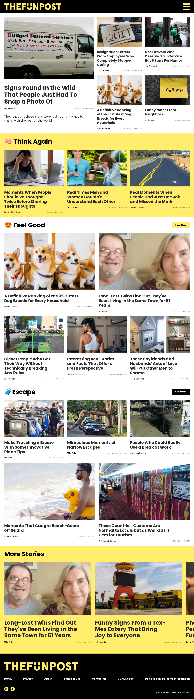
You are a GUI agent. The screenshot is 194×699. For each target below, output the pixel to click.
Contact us (99, 678)
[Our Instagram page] (6, 689)
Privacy (28, 678)
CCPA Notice (126, 678)
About (48, 678)
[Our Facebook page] (13, 689)
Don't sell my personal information (167, 678)
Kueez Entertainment (180, 692)
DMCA (8, 678)
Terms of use (72, 678)
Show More (180, 225)
